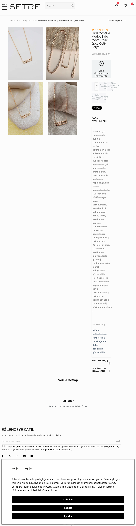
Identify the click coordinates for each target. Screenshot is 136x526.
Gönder (118, 441)
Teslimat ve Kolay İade (99, 369)
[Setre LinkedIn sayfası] (24, 456)
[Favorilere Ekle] (96, 86)
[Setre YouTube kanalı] (32, 456)
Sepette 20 (53, 406)
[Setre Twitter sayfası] (9, 456)
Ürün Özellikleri (99, 119)
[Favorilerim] (125, 8)
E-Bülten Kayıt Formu (12, 449)
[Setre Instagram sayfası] (17, 456)
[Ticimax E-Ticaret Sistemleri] (68, 525)
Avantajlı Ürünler (78, 406)
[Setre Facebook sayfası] (2, 456)
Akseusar (64, 406)
